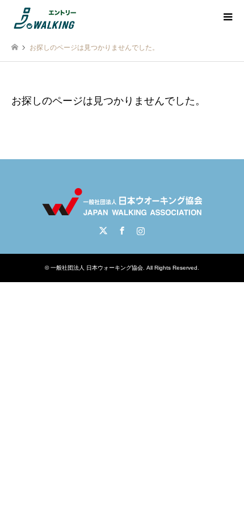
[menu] (227, 17)
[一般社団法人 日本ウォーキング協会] (46, 17)
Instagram (141, 231)
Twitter (103, 231)
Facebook (122, 231)
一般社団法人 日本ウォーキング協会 (97, 268)
